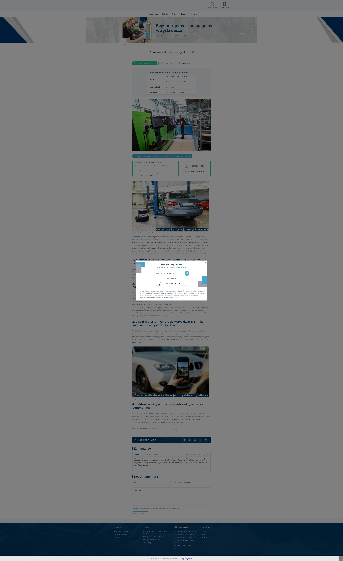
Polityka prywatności (187, 559)
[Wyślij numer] (186, 273)
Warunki (177, 297)
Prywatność (171, 297)
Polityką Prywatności (183, 290)
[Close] (205, 262)
